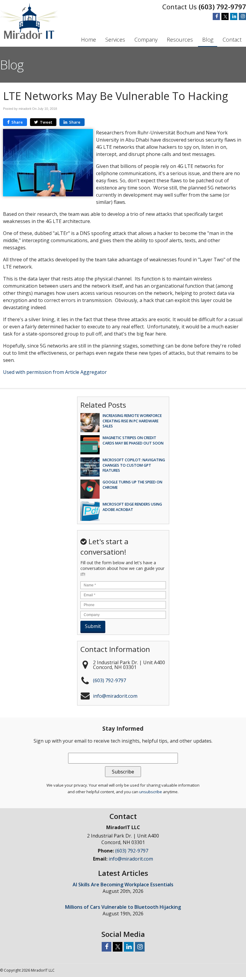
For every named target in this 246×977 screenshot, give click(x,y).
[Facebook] (216, 16)
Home (88, 39)
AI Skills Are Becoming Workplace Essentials (123, 884)
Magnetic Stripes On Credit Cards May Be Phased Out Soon (133, 440)
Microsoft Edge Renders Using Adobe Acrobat (132, 507)
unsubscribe (150, 791)
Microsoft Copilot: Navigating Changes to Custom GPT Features (134, 465)
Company (146, 39)
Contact (232, 39)
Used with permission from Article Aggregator (55, 372)
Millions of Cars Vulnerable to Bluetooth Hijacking (123, 907)
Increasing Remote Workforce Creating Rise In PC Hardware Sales (132, 420)
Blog (207, 39)
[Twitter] (225, 16)
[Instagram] (242, 16)
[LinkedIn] (233, 16)
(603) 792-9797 (222, 6)
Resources (180, 39)
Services (115, 39)
